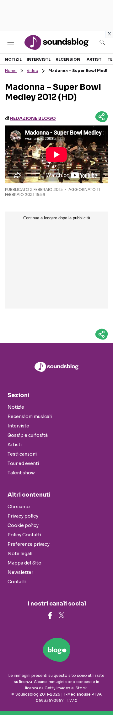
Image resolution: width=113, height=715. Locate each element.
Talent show (21, 473)
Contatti (17, 582)
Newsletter (20, 572)
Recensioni (69, 59)
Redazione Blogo (33, 118)
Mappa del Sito (24, 563)
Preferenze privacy (29, 544)
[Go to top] (100, 694)
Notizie (13, 59)
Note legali (20, 553)
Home (11, 70)
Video (32, 70)
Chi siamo (19, 506)
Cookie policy (23, 525)
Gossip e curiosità (28, 435)
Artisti (95, 59)
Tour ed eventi (23, 463)
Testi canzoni (22, 454)
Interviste (39, 59)
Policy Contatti (24, 535)
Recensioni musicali (30, 416)
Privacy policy (23, 516)
